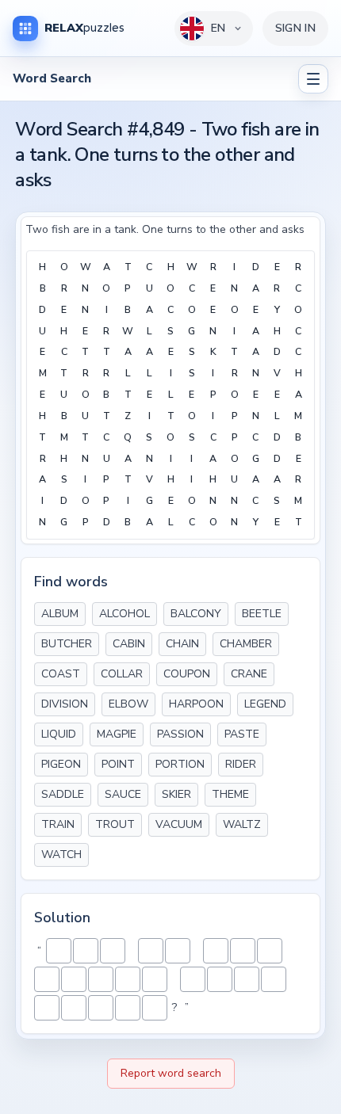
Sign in (295, 28)
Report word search (171, 1073)
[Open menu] (313, 79)
